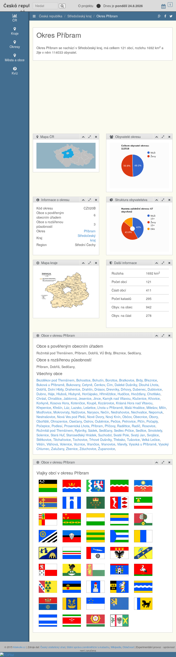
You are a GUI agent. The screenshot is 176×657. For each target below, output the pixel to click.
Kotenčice (78, 403)
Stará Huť (57, 435)
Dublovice (155, 389)
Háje (51, 394)
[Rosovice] (71, 586)
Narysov (93, 412)
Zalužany (57, 448)
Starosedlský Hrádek (81, 435)
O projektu (85, 5)
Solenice (42, 435)
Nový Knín (113, 416)
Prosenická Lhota (76, 426)
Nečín (105, 412)
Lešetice (89, 407)
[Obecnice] (71, 569)
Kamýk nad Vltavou (117, 398)
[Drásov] (119, 502)
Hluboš (61, 394)
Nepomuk (156, 412)
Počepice (43, 426)
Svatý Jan (138, 435)
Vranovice (108, 444)
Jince (97, 398)
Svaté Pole (121, 435)
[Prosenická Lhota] (47, 586)
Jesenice (85, 398)
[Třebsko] (47, 620)
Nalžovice (78, 412)
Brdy (139, 380)
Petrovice (129, 421)
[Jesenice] (47, 535)
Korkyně (42, 403)
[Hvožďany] (95, 519)
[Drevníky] (143, 502)
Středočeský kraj (79, 16)
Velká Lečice (151, 439)
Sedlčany (105, 430)
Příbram (90, 231)
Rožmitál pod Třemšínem (54, 430)
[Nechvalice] (119, 552)
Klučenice (139, 398)
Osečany (75, 421)
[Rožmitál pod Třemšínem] (95, 586)
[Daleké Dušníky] (47, 502)
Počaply (152, 421)
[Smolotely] (119, 586)
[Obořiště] (95, 569)
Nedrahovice (120, 412)
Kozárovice (106, 403)
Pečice (115, 421)
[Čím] (143, 485)
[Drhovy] (47, 519)
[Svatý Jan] (95, 603)
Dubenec (139, 389)
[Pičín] (119, 569)
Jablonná (70, 398)
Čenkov (99, 384)
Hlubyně (74, 394)
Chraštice (55, 398)
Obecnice (140, 416)
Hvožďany (138, 394)
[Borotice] (71, 485)
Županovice (106, 448)
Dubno (41, 394)
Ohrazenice (59, 421)
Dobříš (41, 389)
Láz (66, 407)
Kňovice (154, 398)
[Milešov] (143, 535)
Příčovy (110, 426)
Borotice (111, 380)
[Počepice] (143, 569)
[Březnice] (95, 485)
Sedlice (141, 430)
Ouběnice (102, 421)
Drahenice (72, 389)
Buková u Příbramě (50, 384)
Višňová (52, 444)
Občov (127, 416)
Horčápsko (90, 394)
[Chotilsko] (119, 519)
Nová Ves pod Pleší (71, 416)
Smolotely (155, 430)
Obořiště (42, 421)
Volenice (66, 444)
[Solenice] (143, 586)
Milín (162, 407)
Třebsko (119, 439)
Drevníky (112, 389)
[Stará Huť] (47, 603)
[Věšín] (71, 620)
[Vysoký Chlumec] (119, 620)
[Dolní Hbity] (95, 502)
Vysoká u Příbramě (143, 444)
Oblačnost (128, 647)
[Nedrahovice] (95, 552)
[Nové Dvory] (143, 552)
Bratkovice (126, 380)
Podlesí (57, 426)
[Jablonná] (143, 519)
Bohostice (83, 380)
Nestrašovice (45, 416)
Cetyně (87, 384)
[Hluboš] (71, 519)
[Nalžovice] (71, 552)
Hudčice (123, 394)
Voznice (79, 444)
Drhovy (126, 389)
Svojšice (153, 435)
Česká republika (14, 5)
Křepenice (43, 407)
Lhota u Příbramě (110, 407)
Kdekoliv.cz (19, 647)
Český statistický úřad (52, 647)
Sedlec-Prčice (124, 430)
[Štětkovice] (119, 603)
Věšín (40, 444)
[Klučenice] (95, 535)
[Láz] (119, 535)
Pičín (141, 421)
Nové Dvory (95, 416)
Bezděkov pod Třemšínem (55, 380)
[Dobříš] (71, 502)
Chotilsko (153, 394)
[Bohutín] (47, 485)
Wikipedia (116, 647)
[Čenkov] (119, 485)
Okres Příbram (107, 16)
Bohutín (98, 380)
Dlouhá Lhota (148, 384)
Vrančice (93, 444)
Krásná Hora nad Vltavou (134, 403)
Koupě (91, 403)
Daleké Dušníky (126, 384)
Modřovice (44, 412)
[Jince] (71, 535)
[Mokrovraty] (47, 552)
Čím (110, 384)
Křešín (57, 407)
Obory (153, 416)
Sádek (92, 430)
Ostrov (88, 421)
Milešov (151, 407)
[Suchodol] (71, 603)
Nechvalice (139, 412)
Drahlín (87, 389)
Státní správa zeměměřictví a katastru (88, 647)
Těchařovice (62, 439)
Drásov (99, 389)
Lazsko (76, 407)
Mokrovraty (61, 412)
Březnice (150, 380)
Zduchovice (88, 448)
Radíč (136, 426)
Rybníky (80, 430)
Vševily (122, 444)
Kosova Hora (59, 403)
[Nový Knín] (47, 569)
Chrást (41, 398)
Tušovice (133, 439)
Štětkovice (43, 439)
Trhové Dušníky (100, 439)
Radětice (123, 426)
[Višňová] (95, 620)
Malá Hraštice (135, 407)
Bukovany (73, 384)
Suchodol (105, 435)
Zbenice (72, 448)
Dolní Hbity (55, 389)
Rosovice (148, 426)
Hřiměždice (107, 394)
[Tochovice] (143, 603)
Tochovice (80, 439)
